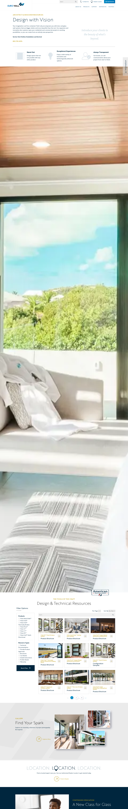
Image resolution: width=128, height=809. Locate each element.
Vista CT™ (23, 631)
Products (86, 6)
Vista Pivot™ (24, 627)
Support (94, 6)
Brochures (23, 653)
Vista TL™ (23, 629)
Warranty (23, 662)
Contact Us (86, 2)
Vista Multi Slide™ (25, 618)
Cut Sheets (23, 656)
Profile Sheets (24, 660)
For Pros (111, 6)
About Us (78, 6)
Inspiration (102, 6)
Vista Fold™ (23, 621)
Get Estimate (109, 2)
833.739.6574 (17, 41)
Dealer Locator (98, 2)
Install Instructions (26, 658)
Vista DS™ (23, 633)
